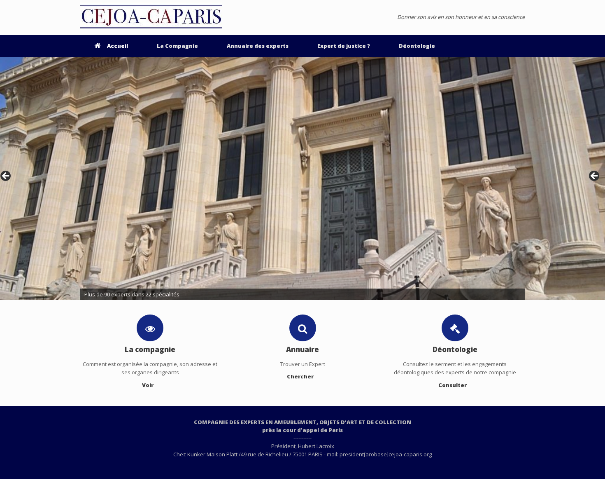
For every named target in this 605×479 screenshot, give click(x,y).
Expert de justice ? (343, 45)
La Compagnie (177, 45)
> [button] (595, 176)
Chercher (301, 376)
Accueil (117, 45)
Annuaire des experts (258, 45)
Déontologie (417, 45)
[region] (302, 179)
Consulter (453, 385)
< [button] (6, 176)
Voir (148, 385)
